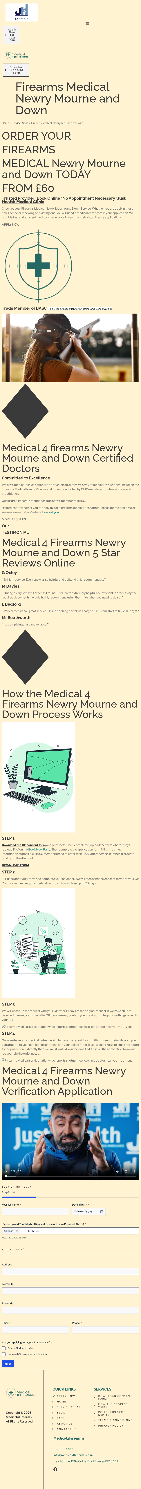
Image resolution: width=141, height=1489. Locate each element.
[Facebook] (55, 1469)
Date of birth (80, 1204)
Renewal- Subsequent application (27, 1354)
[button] (87, 24)
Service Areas (20, 123)
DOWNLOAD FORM (15, 865)
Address (7, 1264)
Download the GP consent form (24, 845)
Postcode (7, 1303)
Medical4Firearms (19, 1417)
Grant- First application (21, 1348)
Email (6, 1322)
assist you (52, 512)
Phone (77, 1322)
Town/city (8, 1283)
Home (5, 123)
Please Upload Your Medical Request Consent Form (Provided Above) (44, 1224)
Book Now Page (39, 849)
